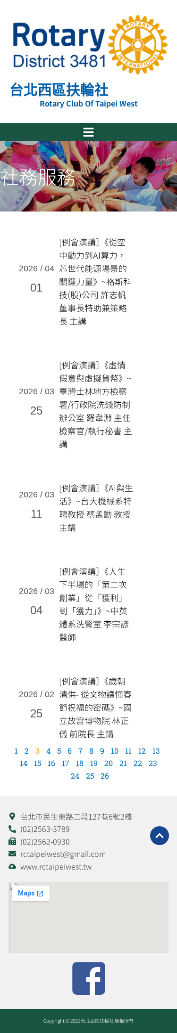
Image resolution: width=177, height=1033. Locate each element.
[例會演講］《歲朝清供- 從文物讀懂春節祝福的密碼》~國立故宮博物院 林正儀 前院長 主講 (95, 707)
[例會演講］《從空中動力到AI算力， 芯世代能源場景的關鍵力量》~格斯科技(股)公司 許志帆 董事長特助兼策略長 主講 (95, 281)
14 (23, 763)
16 (51, 763)
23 (153, 763)
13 (156, 751)
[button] (89, 132)
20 (108, 763)
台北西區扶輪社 (59, 89)
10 (114, 751)
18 (80, 763)
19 (94, 763)
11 (128, 751)
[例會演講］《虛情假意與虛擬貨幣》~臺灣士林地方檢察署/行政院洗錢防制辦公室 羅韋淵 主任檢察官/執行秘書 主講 (95, 404)
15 (37, 763)
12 (142, 751)
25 (90, 776)
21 (123, 763)
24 (75, 776)
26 (105, 776)
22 (138, 763)
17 (65, 763)
